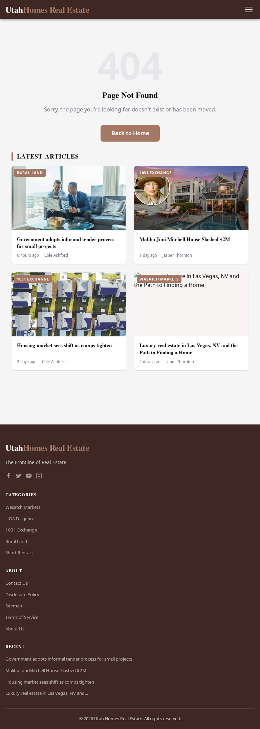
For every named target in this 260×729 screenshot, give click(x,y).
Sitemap (13, 606)
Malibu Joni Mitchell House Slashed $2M (184, 239)
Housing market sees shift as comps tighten (64, 345)
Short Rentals (18, 552)
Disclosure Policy (22, 594)
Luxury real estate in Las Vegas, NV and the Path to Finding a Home (188, 348)
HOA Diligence (20, 519)
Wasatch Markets (22, 507)
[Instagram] (39, 476)
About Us (14, 629)
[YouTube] (29, 476)
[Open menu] (249, 10)
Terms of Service (21, 617)
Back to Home (130, 133)
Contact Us (16, 583)
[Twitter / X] (19, 476)
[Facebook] (8, 476)
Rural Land (16, 541)
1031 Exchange (21, 530)
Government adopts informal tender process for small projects (65, 242)
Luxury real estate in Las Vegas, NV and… (46, 693)
